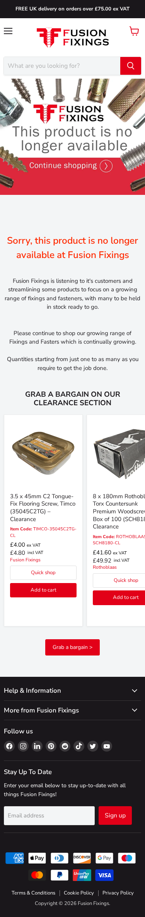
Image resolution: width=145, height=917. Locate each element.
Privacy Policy (118, 892)
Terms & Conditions (33, 892)
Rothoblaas (105, 567)
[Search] (130, 66)
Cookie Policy (79, 892)
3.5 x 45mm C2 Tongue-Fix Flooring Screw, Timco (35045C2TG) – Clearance (42, 507)
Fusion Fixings (25, 560)
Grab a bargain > (72, 647)
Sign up (115, 815)
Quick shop (43, 572)
